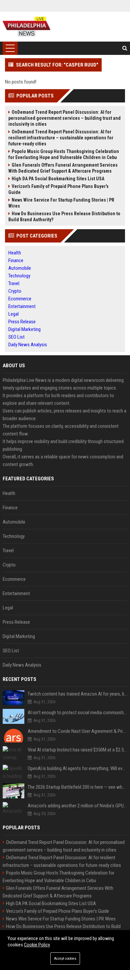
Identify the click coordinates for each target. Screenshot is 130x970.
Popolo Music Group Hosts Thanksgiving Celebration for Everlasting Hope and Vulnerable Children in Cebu (63, 154)
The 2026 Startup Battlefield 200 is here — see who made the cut (77, 787)
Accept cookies (65, 958)
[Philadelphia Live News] (26, 27)
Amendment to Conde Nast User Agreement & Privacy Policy (77, 731)
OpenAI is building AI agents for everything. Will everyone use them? (77, 768)
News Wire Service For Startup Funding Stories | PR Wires (61, 203)
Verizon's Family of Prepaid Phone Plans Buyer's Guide (58, 189)
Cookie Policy (37, 944)
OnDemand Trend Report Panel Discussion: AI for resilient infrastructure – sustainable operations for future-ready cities (60, 137)
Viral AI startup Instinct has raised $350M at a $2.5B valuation (77, 750)
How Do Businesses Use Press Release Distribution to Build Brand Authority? (64, 216)
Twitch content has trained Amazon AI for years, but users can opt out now (77, 694)
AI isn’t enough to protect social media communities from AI (77, 713)
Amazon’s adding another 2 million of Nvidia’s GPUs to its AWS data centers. (77, 806)
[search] (124, 48)
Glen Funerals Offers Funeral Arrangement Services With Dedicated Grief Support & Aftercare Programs (63, 168)
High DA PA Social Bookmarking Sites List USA (58, 178)
